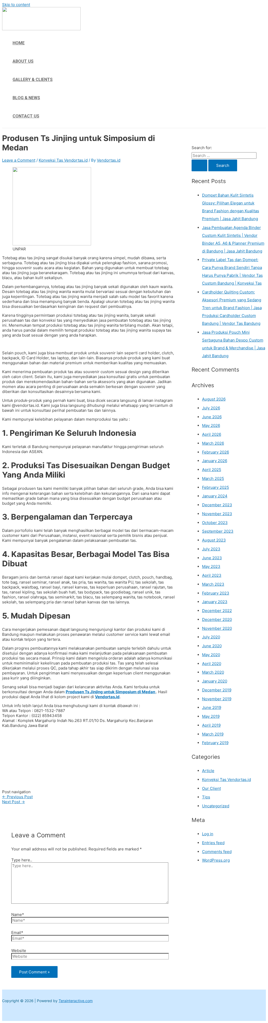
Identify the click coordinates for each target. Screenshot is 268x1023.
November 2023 (217, 513)
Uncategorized (215, 805)
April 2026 (211, 434)
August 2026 (214, 399)
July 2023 (211, 548)
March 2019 (213, 734)
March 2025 (213, 478)
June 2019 (211, 707)
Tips (206, 797)
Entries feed (213, 842)
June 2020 (212, 645)
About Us (23, 61)
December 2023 (217, 504)
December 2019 (216, 689)
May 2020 (211, 654)
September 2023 (217, 531)
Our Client (211, 788)
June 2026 (212, 416)
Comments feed (217, 851)
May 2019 (211, 716)
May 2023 (211, 566)
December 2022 (217, 610)
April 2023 (211, 575)
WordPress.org (216, 860)
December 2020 (217, 619)
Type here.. (21, 859)
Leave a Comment (18, 160)
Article (208, 770)
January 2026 (214, 460)
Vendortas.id (107, 696)
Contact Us (26, 116)
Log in (207, 833)
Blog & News (26, 97)
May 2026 (211, 425)
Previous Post (17, 796)
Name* (17, 914)
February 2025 (215, 487)
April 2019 (211, 725)
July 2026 (211, 407)
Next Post (13, 801)
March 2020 (213, 672)
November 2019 (216, 698)
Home (19, 42)
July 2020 (211, 636)
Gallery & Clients (33, 79)
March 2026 (213, 443)
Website (18, 950)
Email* (17, 932)
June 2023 (212, 557)
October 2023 (215, 522)
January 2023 (214, 601)
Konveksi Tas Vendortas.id (63, 160)
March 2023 (213, 584)
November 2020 (217, 628)
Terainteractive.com (76, 1000)
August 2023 (214, 540)
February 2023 (215, 593)
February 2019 (215, 742)
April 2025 (211, 469)
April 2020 (211, 663)
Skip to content (16, 4)
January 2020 (214, 681)
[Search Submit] (199, 165)
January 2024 (214, 495)
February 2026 (215, 452)
